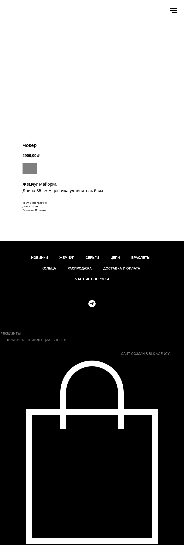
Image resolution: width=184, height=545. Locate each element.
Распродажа (80, 268)
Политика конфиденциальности (36, 340)
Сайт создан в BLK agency (145, 354)
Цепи (115, 257)
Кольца (49, 268)
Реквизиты (10, 333)
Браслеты (140, 257)
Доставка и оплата (121, 268)
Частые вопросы (92, 279)
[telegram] (92, 303)
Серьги (92, 257)
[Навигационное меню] (173, 10)
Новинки (39, 257)
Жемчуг (66, 257)
